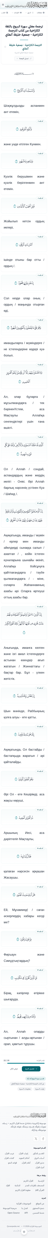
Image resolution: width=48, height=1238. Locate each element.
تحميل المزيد (29, 1068)
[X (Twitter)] (36, 1139)
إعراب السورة (39, 1089)
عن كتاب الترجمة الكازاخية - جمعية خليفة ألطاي (27, 1083)
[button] (29, 13)
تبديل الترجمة (24, 58)
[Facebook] (43, 1139)
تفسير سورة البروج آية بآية (35, 1078)
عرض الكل (14, 1068)
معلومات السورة (25, 1089)
